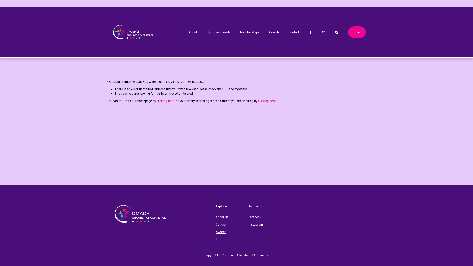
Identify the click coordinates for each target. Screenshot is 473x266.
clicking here (165, 101)
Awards (221, 232)
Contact (294, 32)
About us (222, 217)
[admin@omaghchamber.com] (324, 32)
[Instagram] (337, 32)
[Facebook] (310, 32)
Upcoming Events (219, 32)
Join (357, 32)
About (193, 32)
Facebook (254, 217)
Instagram (255, 224)
